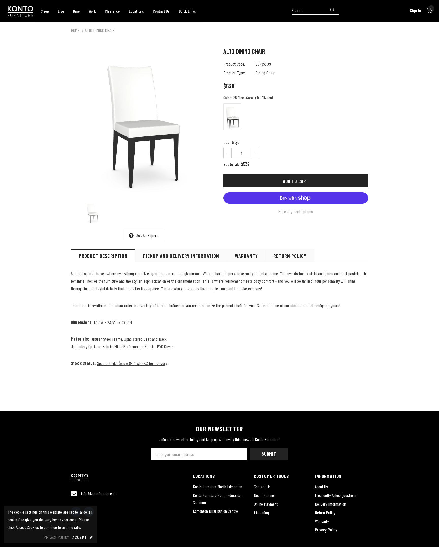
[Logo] (20, 11)
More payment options (295, 211)
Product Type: (234, 72)
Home (75, 30)
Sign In (415, 10)
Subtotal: (231, 164)
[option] (143, 121)
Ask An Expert (147, 235)
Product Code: (234, 64)
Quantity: (231, 142)
